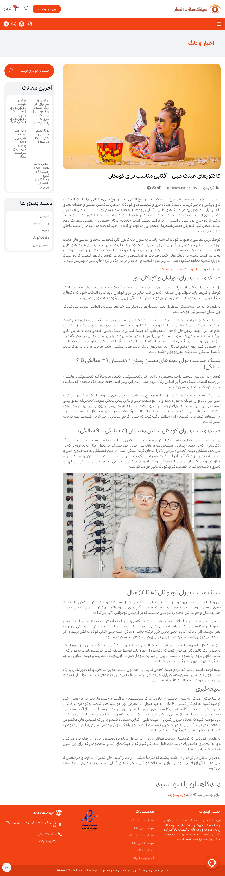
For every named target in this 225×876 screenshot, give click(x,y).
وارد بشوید (177, 794)
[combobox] (34, 71)
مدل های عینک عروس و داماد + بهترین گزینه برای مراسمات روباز (19, 143)
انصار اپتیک (210, 811)
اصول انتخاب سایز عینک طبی (175, 269)
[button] (219, 23)
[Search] (9, 71)
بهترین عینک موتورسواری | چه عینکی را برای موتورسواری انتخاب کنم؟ (18, 111)
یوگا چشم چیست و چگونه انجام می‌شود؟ (41, 136)
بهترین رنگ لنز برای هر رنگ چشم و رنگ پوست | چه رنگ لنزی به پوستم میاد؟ (41, 111)
